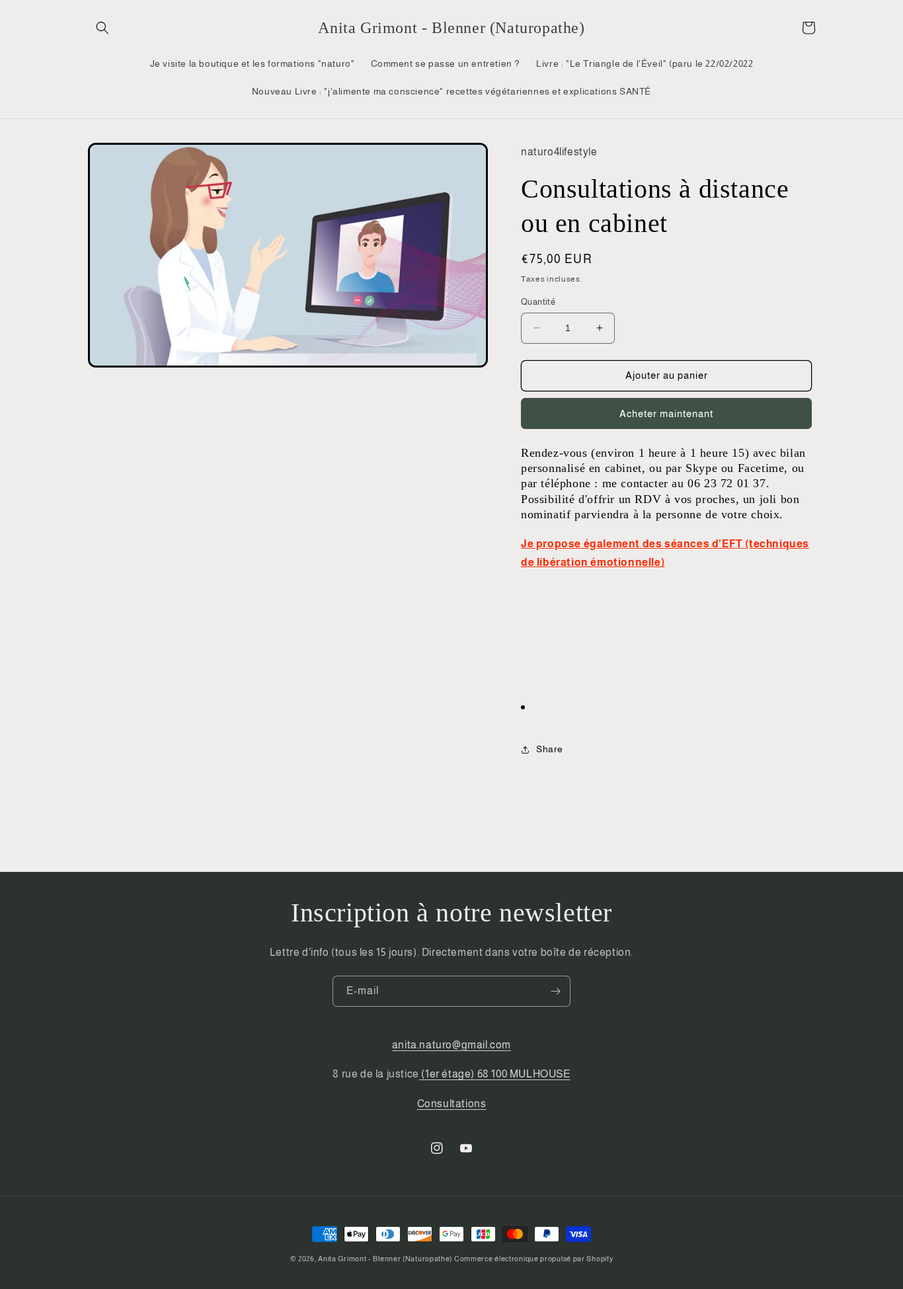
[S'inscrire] (555, 991)
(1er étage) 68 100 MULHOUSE (494, 1073)
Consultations (452, 1103)
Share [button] (549, 749)
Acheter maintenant (666, 413)
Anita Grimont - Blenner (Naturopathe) (385, 1259)
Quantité (538, 302)
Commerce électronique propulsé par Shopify (533, 1259)
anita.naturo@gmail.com (451, 1044)
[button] (102, 27)
